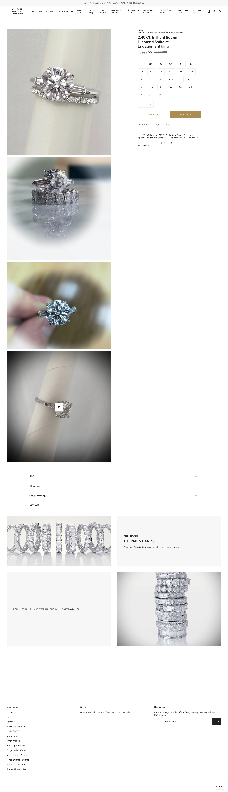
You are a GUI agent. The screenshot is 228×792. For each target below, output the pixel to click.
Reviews (34, 504)
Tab (158, 124)
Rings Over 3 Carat (16, 764)
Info (168, 124)
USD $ (11, 787)
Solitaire (11, 721)
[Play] (59, 407)
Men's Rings (12, 736)
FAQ (31, 476)
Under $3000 (13, 731)
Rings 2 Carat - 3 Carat (18, 759)
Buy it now (185, 114)
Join (217, 721)
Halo (9, 717)
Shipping (34, 486)
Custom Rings (37, 495)
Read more (143, 146)
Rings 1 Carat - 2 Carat (17, 755)
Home (140, 30)
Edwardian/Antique (16, 726)
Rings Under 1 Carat (16, 750)
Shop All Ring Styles (16, 769)
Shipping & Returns (16, 745)
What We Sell (13, 740)
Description (143, 124)
